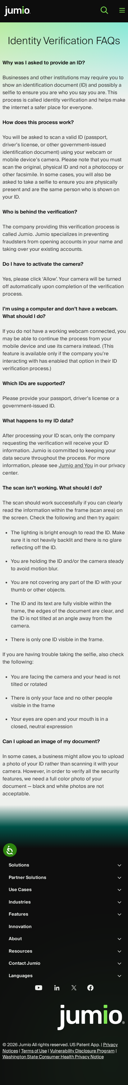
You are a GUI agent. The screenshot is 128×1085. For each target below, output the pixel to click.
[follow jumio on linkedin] (53, 988)
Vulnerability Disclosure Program (82, 1051)
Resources (20, 951)
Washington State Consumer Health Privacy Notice (53, 1057)
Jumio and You (76, 465)
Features (18, 914)
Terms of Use (34, 1051)
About (15, 938)
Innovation (20, 926)
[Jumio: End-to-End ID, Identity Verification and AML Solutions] (17, 11)
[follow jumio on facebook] (87, 988)
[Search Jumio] (104, 10)
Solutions (19, 865)
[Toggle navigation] (122, 10)
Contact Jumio (24, 963)
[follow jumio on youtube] (36, 988)
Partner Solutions (27, 877)
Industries (20, 902)
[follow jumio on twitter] (70, 988)
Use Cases (20, 889)
